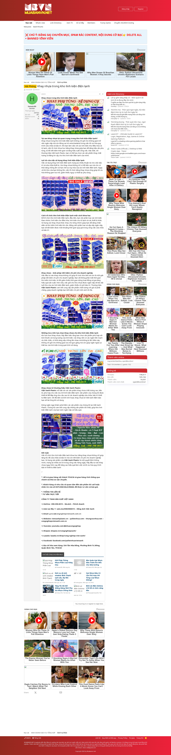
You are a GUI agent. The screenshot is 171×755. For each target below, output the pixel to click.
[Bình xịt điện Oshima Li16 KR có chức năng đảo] (79, 589)
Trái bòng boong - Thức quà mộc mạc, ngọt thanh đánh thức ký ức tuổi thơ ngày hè (128, 123)
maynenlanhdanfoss (114, 361)
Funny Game (105, 23)
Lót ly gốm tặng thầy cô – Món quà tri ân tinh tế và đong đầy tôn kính (127, 98)
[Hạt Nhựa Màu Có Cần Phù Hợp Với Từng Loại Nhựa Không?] (79, 576)
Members (91, 23)
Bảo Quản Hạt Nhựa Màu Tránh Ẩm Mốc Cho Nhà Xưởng (94, 562)
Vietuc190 (91, 567)
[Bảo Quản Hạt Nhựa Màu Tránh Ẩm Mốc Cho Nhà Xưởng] (79, 563)
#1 (103, 94)
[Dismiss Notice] (145, 32)
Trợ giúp (132, 738)
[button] (46, 23)
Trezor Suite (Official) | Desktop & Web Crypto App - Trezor (126, 149)
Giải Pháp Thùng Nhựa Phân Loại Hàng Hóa (64, 562)
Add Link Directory (115, 94)
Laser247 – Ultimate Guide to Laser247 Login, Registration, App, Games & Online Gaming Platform (127, 136)
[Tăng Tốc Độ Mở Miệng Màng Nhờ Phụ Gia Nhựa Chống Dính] (48, 589)
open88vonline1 (127, 361)
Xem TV (70, 23)
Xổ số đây (80, 23)
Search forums (38, 27)
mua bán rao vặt (64, 742)
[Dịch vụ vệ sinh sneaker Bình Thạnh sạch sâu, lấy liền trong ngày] (48, 576)
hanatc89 (29, 90)
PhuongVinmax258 (93, 593)
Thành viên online (115, 357)
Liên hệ (97, 738)
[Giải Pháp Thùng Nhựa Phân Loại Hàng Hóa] (48, 563)
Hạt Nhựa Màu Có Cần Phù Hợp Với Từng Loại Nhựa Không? (93, 576)
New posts (27, 27)
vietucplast (79, 582)
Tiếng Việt (37, 738)
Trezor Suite (115, 157)
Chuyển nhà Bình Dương (124, 23)
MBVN (28, 738)
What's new (40, 23)
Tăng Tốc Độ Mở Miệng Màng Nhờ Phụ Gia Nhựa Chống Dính (63, 588)
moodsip (113, 106)
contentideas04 (49, 582)
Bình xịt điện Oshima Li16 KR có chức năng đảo (94, 588)
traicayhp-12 (115, 119)
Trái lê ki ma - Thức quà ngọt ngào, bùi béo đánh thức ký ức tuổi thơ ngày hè (128, 111)
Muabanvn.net (91, 751)
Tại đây (130, 746)
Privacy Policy (122, 738)
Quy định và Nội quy (109, 738)
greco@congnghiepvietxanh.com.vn (65, 514)
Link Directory (55, 23)
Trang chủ (139, 738)
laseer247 (114, 145)
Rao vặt (29, 23)
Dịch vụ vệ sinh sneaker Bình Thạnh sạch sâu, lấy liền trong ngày (63, 576)
